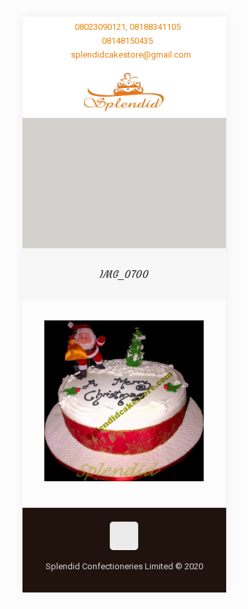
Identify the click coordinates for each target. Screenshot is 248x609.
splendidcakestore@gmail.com (131, 55)
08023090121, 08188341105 (128, 27)
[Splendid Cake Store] (124, 91)
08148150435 (127, 41)
